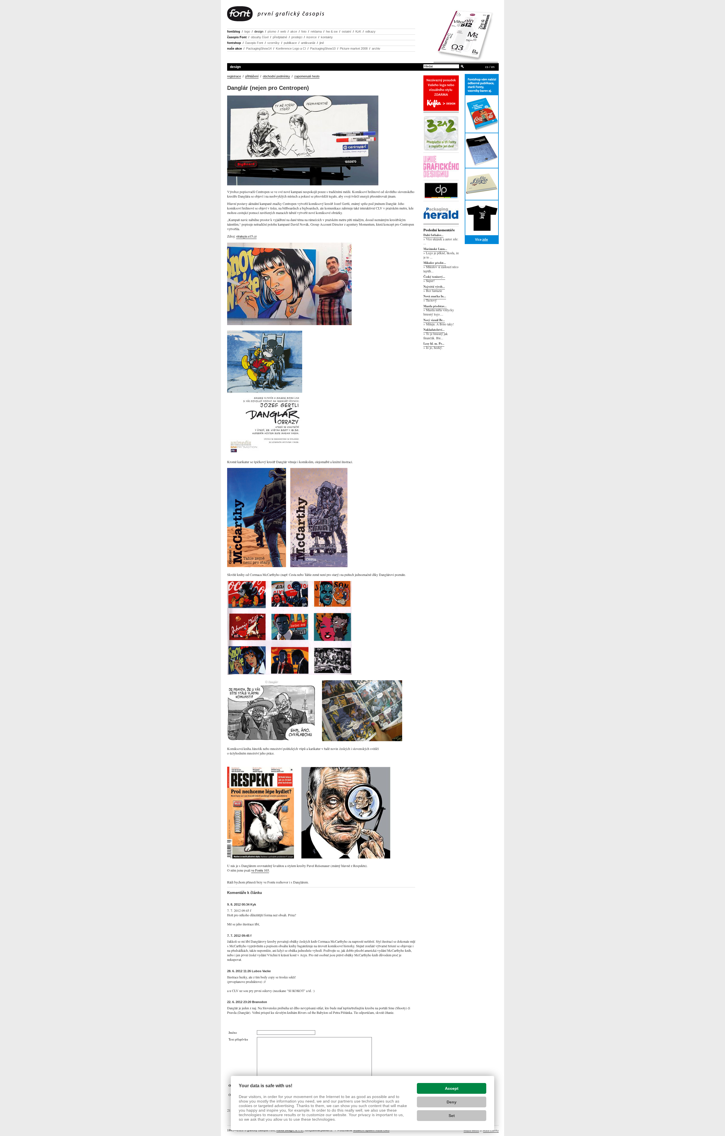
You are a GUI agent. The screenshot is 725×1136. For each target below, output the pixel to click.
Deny (452, 1102)
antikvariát (308, 42)
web (283, 31)
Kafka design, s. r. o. (289, 1130)
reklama (316, 31)
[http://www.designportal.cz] (441, 198)
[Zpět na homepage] (275, 14)
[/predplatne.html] (441, 150)
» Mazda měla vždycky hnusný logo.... (438, 312)
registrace (234, 76)
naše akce (234, 48)
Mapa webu (471, 1130)
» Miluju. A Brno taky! (438, 324)
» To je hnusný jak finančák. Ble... (435, 336)
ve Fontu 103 (260, 870)
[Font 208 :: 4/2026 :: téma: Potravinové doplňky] (466, 60)
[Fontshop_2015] (482, 159)
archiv (376, 48)
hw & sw (332, 31)
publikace (290, 42)
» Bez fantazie (432, 291)
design (258, 31)
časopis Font (237, 37)
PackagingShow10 (323, 48)
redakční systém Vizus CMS (371, 1130)
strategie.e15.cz (246, 236)
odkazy (370, 31)
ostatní (346, 31)
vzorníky (273, 42)
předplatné (280, 37)
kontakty (327, 37)
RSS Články (491, 1130)
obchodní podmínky (276, 76)
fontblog (233, 31)
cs (487, 67)
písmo (272, 31)
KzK (358, 31)
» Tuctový (430, 300)
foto (303, 31)
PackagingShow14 (259, 48)
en (492, 67)
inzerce (311, 37)
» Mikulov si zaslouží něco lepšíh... (441, 269)
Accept (452, 1088)
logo (247, 31)
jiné (321, 42)
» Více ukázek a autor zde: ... (440, 241)
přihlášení (252, 76)
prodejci (296, 37)
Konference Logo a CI (291, 48)
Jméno (233, 1032)
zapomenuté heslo (306, 76)
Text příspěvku (238, 1039)
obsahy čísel (259, 37)
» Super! (429, 281)
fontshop (234, 42)
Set (452, 1115)
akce (293, 31)
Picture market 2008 (354, 48)
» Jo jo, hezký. (433, 348)
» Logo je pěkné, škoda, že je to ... (441, 255)
